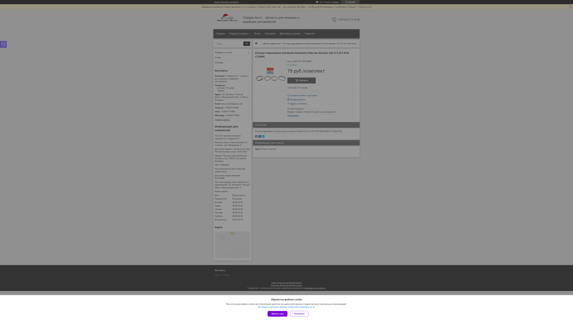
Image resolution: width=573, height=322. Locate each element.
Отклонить (299, 314)
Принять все (277, 314)
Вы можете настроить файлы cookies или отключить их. (285, 307)
